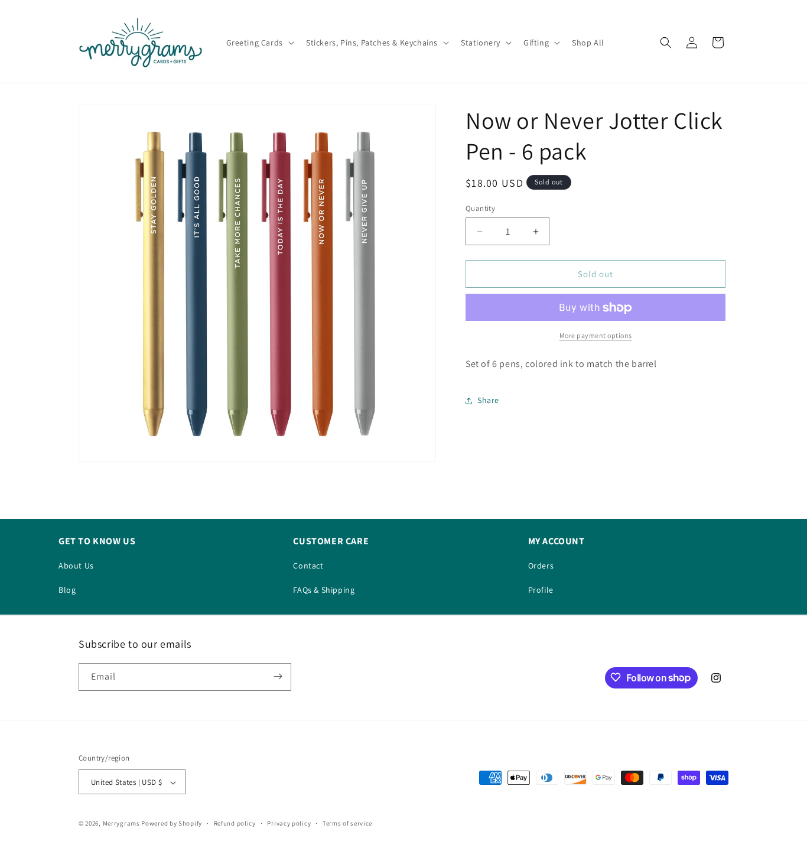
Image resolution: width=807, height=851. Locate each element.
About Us (76, 565)
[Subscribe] (278, 676)
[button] (259, 42)
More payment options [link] (595, 336)
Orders (541, 565)
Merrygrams (121, 824)
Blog (67, 589)
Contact (308, 565)
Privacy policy (289, 823)
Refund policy (235, 823)
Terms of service (347, 823)
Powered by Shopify (171, 824)
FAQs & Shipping (323, 589)
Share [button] (488, 400)
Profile (541, 589)
